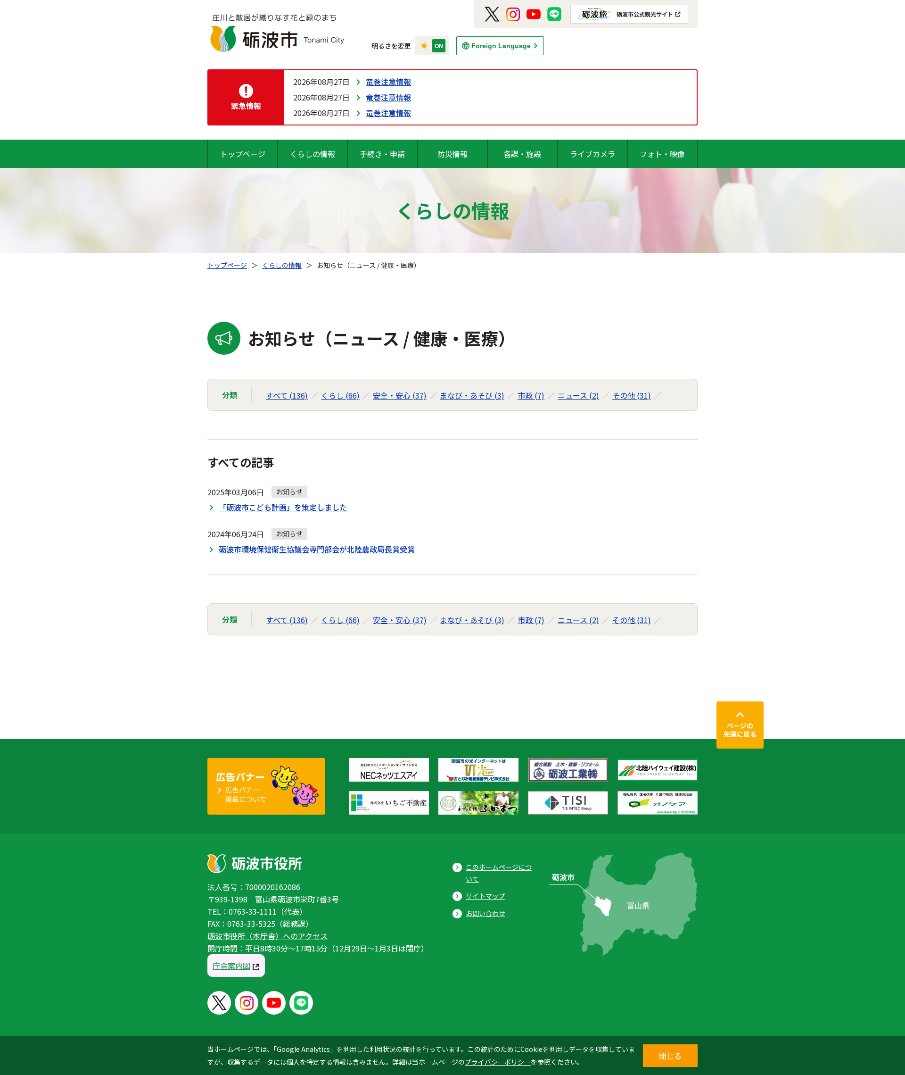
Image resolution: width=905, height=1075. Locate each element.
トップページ (242, 153)
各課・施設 (522, 153)
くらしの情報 (312, 153)
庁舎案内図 (231, 965)
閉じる (670, 1055)
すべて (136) (287, 395)
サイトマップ (485, 895)
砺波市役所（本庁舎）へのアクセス (267, 936)
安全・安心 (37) (400, 395)
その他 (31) (631, 395)
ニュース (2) (578, 395)
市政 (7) (531, 395)
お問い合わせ (485, 913)
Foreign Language (501, 46)
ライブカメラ (592, 153)
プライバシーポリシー (498, 1062)
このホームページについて (499, 872)
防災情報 (452, 153)
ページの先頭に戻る (740, 730)
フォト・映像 (662, 153)
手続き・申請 (382, 153)
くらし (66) (340, 395)
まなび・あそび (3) (472, 395)
